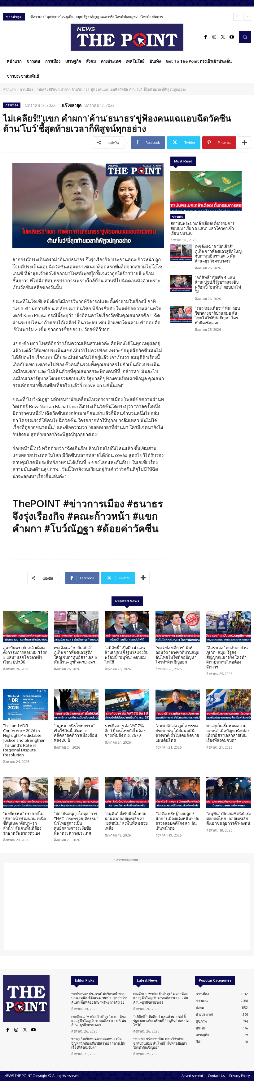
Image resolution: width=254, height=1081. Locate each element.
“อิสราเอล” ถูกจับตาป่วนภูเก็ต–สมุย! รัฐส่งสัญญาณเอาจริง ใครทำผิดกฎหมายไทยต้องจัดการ (96, 17)
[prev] (237, 17)
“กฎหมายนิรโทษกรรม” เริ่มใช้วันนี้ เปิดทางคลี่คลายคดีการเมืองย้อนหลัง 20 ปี (75, 733)
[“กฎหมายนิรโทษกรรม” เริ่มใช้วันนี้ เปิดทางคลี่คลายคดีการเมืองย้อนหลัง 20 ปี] (76, 704)
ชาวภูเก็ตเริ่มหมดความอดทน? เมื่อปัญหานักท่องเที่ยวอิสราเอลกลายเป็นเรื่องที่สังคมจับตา (227, 733)
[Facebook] (205, 37)
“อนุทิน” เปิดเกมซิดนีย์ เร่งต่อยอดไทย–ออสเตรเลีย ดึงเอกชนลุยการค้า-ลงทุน (228, 818)
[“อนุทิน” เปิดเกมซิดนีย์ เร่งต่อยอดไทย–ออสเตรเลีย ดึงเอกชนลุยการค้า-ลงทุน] (228, 792)
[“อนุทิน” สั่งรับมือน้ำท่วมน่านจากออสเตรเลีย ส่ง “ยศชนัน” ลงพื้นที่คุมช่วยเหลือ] (127, 792)
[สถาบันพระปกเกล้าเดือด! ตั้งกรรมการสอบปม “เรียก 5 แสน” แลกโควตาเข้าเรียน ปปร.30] (206, 191)
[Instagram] (214, 37)
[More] (244, 142)
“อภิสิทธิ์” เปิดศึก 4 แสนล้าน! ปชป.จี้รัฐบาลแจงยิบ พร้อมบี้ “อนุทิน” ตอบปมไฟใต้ (218, 284)
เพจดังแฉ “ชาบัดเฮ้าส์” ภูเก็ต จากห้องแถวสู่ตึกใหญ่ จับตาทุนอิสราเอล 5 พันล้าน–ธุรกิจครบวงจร (218, 253)
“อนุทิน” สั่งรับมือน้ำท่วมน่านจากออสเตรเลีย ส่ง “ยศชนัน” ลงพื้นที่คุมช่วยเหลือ (126, 821)
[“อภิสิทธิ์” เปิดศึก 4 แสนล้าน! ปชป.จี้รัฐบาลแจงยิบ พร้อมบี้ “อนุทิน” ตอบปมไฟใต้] (181, 283)
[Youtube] (231, 37)
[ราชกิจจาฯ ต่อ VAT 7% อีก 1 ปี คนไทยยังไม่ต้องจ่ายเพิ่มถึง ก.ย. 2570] (127, 704)
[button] (245, 37)
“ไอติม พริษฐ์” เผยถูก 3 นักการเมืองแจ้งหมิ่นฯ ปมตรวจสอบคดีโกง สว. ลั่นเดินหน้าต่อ (177, 821)
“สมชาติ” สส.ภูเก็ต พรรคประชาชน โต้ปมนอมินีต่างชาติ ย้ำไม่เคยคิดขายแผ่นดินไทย (177, 733)
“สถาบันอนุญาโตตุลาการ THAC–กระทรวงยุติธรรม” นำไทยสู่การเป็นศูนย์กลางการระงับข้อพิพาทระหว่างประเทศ (76, 823)
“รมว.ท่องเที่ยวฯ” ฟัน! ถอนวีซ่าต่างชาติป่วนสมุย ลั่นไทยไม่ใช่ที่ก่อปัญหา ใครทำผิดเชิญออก (217, 315)
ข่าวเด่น (177, 216)
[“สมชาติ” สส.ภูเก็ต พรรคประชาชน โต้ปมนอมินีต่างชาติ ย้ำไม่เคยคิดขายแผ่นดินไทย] (177, 704)
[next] (247, 17)
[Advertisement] (127, 906)
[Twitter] (223, 37)
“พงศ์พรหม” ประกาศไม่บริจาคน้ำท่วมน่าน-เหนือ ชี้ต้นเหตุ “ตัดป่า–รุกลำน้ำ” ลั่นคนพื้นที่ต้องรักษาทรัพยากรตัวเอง (24, 823)
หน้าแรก (9, 89)
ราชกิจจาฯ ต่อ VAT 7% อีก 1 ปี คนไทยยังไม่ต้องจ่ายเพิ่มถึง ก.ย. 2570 (125, 730)
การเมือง (26, 89)
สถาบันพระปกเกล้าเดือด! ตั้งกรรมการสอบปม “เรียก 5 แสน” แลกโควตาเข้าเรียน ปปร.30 (202, 228)
